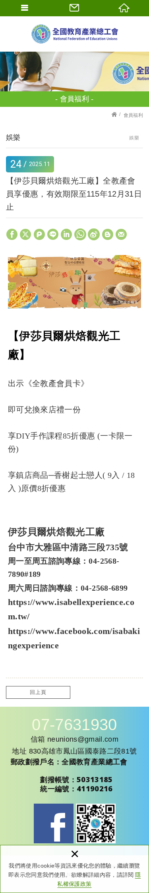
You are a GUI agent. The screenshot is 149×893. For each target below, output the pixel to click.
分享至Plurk (39, 234)
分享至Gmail (121, 234)
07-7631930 (74, 725)
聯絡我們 (74, 8)
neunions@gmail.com (82, 739)
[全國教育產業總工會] (74, 34)
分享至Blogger (108, 234)
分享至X (25, 234)
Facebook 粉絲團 (54, 823)
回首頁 (124, 8)
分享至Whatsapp (80, 234)
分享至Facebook (12, 234)
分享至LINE (53, 234)
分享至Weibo (94, 234)
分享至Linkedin (66, 234)
